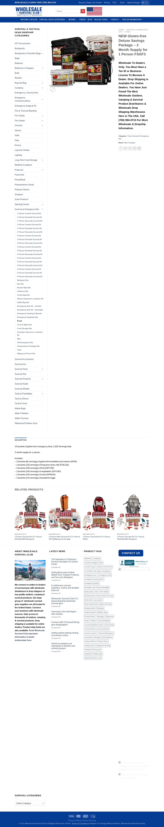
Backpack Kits (22, 280)
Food (127, 32)
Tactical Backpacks (106, 633)
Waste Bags (20, 408)
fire (96, 592)
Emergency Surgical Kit (25, 106)
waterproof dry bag (103, 645)
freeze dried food (91, 604)
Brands (72, 20)
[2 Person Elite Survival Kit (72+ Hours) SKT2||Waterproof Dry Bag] (64, 513)
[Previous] (15, 520)
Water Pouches (22, 418)
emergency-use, (91, 575)
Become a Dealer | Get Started (90, 3)
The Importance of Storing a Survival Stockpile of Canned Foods (64, 561)
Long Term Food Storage (26, 160)
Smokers (19, 194)
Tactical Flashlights (23, 394)
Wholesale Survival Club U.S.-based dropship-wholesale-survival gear (65, 600)
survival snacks (90, 633)
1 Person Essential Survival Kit (29, 217)
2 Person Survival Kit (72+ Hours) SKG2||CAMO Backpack (28, 538)
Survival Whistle (22, 389)
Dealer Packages (133, 3)
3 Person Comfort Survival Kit (29, 236)
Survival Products (23, 379)
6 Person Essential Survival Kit (29, 273)
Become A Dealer (29, 20)
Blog (90, 20)
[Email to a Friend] (130, 148)
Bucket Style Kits (24, 288)
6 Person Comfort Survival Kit (29, 269)
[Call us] (147, 2)
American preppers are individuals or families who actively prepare (63, 645)
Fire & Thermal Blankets (26, 111)
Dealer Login (100, 20)
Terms (122, 3)
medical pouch (90, 612)
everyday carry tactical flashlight (97, 587)
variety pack (89, 645)
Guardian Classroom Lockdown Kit (30, 333)
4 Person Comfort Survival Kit (29, 247)
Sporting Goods (22, 204)
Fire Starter (20, 121)
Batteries (19, 63)
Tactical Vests (21, 403)
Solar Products (21, 199)
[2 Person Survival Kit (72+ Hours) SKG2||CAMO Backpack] (30, 513)
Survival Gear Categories (52, 20)
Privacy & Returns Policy (78, 820)
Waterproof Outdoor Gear (26, 423)
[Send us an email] (143, 2)
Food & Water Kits (24, 325)
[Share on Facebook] (121, 148)
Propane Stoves (22, 189)
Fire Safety (20, 116)
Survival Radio (21, 384)
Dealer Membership (132, 20)
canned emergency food (93, 563)
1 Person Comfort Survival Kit (29, 213)
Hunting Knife (90, 608)
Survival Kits (20, 374)
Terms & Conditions (80, 823)
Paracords (19, 175)
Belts (17, 73)
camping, (97, 558)
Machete (100, 608)
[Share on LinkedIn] (139, 148)
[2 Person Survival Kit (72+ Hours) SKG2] (99, 513)
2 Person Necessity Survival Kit (29, 232)
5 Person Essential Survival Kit (29, 262)
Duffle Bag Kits (23, 302)
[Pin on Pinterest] (135, 148)
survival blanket (104, 621)
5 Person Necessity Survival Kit (29, 265)
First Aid (18, 125)
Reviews (107, 3)
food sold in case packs (93, 600)
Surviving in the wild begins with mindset (63, 612)
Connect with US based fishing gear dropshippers (65, 623)
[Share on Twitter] (125, 148)
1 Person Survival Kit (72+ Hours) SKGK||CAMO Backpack (130, 538)
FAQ (114, 3)
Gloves (18, 130)
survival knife (90, 629)
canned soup (89, 567)
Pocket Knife (89, 617)
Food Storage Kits (24, 328)
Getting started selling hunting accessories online (64, 634)
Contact (115, 20)
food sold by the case (105, 596)
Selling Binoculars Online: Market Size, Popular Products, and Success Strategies (65, 574)
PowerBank (20, 180)
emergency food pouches (94, 579)
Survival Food (21, 369)
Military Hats (102, 612)
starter (93, 621)
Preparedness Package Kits (28, 346)
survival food (109, 625)
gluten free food (105, 604)
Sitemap (92, 820)
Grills (17, 135)
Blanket (18, 78)
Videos (82, 20)
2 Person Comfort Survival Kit (29, 225)
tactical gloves (107, 637)
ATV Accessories (22, 43)
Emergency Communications (22, 99)
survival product (103, 629)
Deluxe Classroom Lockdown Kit (30, 299)
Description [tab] (21, 440)
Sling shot (109, 617)
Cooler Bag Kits (23, 295)
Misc (19, 339)
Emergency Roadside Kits (27, 317)
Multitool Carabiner (23, 165)
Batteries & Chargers (24, 68)
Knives (18, 145)
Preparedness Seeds (24, 185)
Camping (19, 88)
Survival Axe (20, 364)
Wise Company (129, 143)
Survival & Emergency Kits (27, 209)
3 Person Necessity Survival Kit (29, 243)
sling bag (100, 617)
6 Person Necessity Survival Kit (29, 276)
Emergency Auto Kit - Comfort (29, 306)
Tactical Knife (90, 641)
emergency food (105, 575)
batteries (88, 558)
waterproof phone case (93, 658)
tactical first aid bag (92, 637)
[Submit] (83, 11)
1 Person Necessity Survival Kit (29, 221)
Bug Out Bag (20, 83)
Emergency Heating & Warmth (29, 313)
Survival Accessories (24, 359)
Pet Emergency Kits (25, 342)
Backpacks (20, 48)
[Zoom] (52, 89)
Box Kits (20, 284)
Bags (17, 58)
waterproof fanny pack (93, 650)
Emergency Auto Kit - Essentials (30, 310)
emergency (106, 571)
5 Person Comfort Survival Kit (29, 258)
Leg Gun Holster (22, 150)
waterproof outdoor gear (93, 654)
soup (86, 621)
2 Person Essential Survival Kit (29, 228)
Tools (19, 350)
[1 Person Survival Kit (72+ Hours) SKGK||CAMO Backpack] (133, 513)
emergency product (92, 583)
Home (121, 30)
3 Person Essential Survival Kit (29, 239)
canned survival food (104, 567)
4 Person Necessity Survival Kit (29, 254)
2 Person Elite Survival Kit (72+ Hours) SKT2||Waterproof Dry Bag (64, 538)
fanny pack (89, 592)
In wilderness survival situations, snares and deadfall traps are (65, 587)
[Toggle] (42, 53)
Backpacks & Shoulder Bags (28, 53)
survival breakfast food (93, 625)
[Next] (148, 520)
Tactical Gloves (22, 399)
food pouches (90, 596)
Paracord (19, 170)
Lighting (18, 155)
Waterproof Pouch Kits (26, 354)
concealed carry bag (92, 571)
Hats (17, 140)
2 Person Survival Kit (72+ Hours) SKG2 (96, 538)
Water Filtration (21, 413)
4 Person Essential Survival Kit (29, 251)
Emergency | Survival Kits (26, 93)
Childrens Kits (22, 291)
